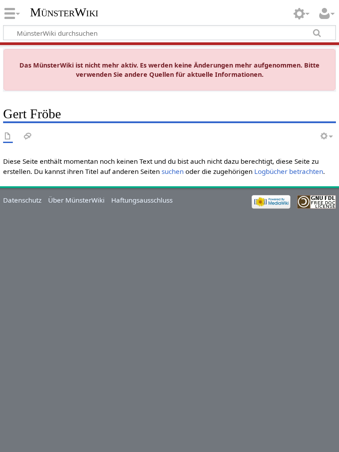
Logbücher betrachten (288, 171)
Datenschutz (22, 200)
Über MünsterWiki (76, 200)
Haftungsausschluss (142, 200)
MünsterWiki (64, 12)
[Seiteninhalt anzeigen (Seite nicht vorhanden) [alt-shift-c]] (8, 137)
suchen (173, 171)
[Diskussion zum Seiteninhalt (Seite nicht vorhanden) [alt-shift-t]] (28, 137)
